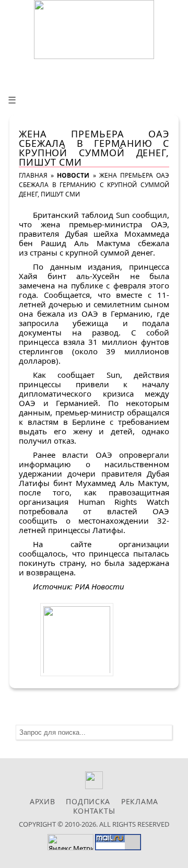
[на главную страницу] (94, 29)
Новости (73, 175)
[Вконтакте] (94, 786)
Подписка (88, 801)
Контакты (94, 811)
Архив (42, 801)
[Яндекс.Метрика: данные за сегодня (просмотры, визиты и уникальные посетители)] (70, 842)
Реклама (139, 801)
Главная (33, 175)
